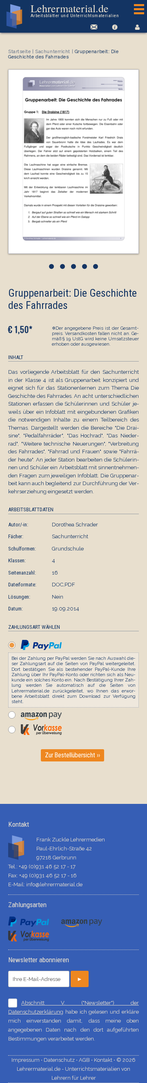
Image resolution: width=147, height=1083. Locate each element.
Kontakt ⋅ (105, 1060)
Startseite (19, 51)
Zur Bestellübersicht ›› (72, 755)
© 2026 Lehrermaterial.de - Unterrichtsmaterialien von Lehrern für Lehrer (76, 1069)
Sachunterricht (52, 51)
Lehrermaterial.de (75, 10)
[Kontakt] (92, 27)
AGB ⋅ (86, 1060)
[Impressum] (114, 27)
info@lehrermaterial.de (54, 884)
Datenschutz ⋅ (61, 1060)
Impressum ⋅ (27, 1060)
